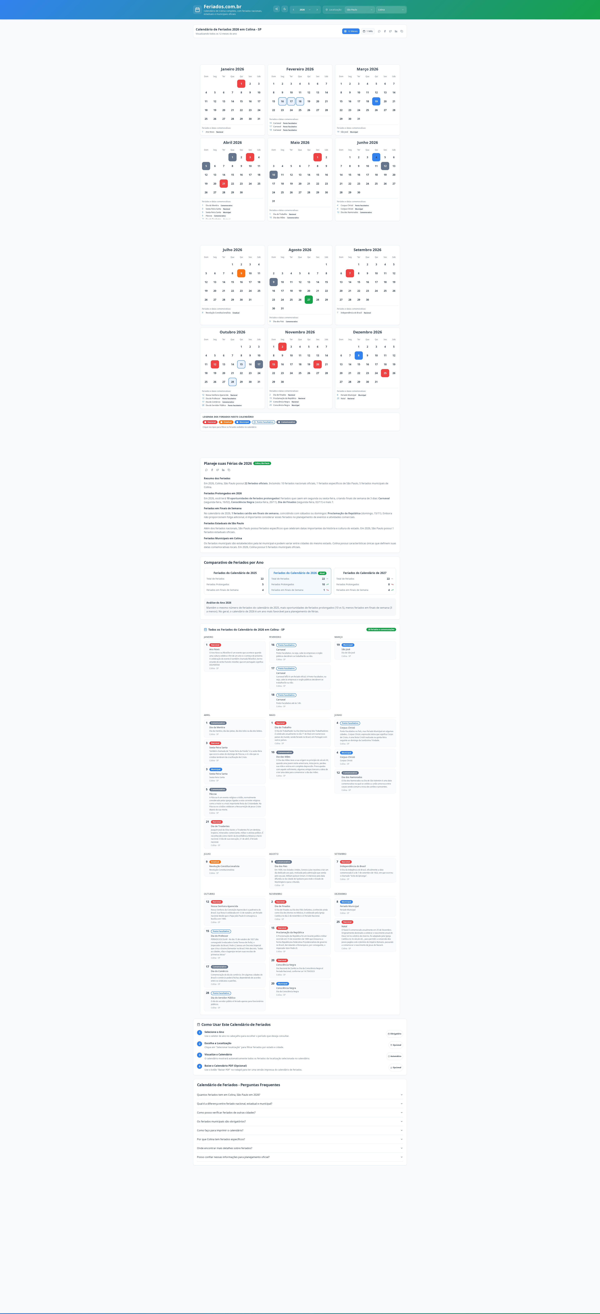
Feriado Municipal (348, 395)
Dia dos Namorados (349, 212)
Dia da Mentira (212, 205)
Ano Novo (210, 132)
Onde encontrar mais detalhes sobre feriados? (224, 1148)
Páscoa (209, 215)
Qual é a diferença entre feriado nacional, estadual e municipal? (234, 1103)
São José (344, 132)
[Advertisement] (301, 53)
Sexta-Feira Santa (213, 209)
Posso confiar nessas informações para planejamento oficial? (233, 1157)
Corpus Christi (347, 205)
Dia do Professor (213, 398)
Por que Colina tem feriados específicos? (221, 1139)
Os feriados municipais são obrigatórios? (221, 1121)
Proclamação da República (284, 398)
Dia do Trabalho (280, 214)
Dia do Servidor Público (216, 405)
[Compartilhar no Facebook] (384, 31)
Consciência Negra (281, 401)
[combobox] (305, 10)
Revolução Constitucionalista (218, 312)
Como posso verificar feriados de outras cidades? (226, 1112)
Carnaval (277, 123)
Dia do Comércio (213, 402)
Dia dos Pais (278, 321)
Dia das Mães (279, 217)
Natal (343, 398)
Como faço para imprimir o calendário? (220, 1130)
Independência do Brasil (351, 312)
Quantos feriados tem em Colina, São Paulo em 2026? (228, 1094)
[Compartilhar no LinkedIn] (396, 31)
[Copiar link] (401, 31)
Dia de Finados (279, 395)
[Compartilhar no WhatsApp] (379, 31)
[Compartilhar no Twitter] (390, 31)
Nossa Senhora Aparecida (217, 395)
